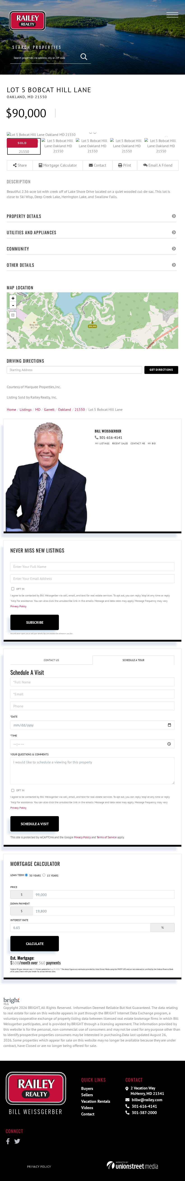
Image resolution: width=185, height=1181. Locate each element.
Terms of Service (107, 837)
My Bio (152, 443)
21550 (80, 409)
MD (37, 409)
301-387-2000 (144, 1112)
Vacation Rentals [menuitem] (95, 1101)
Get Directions (161, 370)
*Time (13, 735)
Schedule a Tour (133, 660)
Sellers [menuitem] (87, 1094)
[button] (84, 56)
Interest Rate (19, 920)
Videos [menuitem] (87, 1107)
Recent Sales (120, 443)
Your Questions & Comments (29, 754)
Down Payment (20, 903)
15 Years (52, 875)
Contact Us (51, 660)
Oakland (64, 409)
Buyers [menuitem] (87, 1088)
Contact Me (138, 443)
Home (11, 409)
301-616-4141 (110, 437)
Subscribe (34, 622)
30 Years (35, 875)
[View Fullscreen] (12, 315)
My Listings (102, 443)
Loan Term (17, 875)
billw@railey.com (146, 1099)
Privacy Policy (18, 606)
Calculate (35, 943)
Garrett (49, 409)
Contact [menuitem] (87, 1114)
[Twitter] (16, 1141)
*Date (13, 716)
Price (13, 887)
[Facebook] (8, 1141)
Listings (26, 409)
